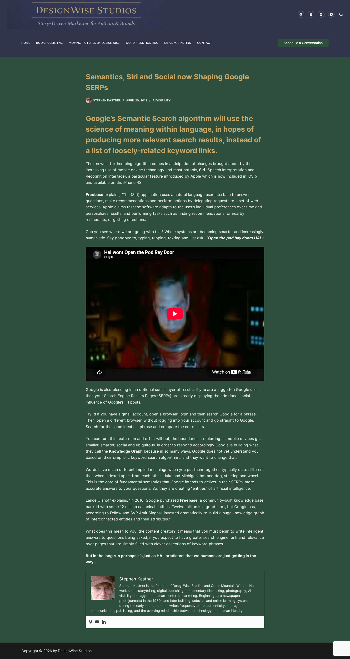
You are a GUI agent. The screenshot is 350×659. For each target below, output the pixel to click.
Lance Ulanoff (98, 500)
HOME (25, 43)
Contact (204, 43)
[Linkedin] (104, 622)
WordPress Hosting (141, 43)
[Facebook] (301, 14)
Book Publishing (49, 43)
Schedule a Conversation (303, 43)
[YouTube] (331, 14)
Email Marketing (177, 43)
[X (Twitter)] (311, 14)
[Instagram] (321, 14)
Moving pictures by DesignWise (94, 43)
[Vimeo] (90, 622)
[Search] (341, 14)
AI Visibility (161, 100)
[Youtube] (97, 622)
